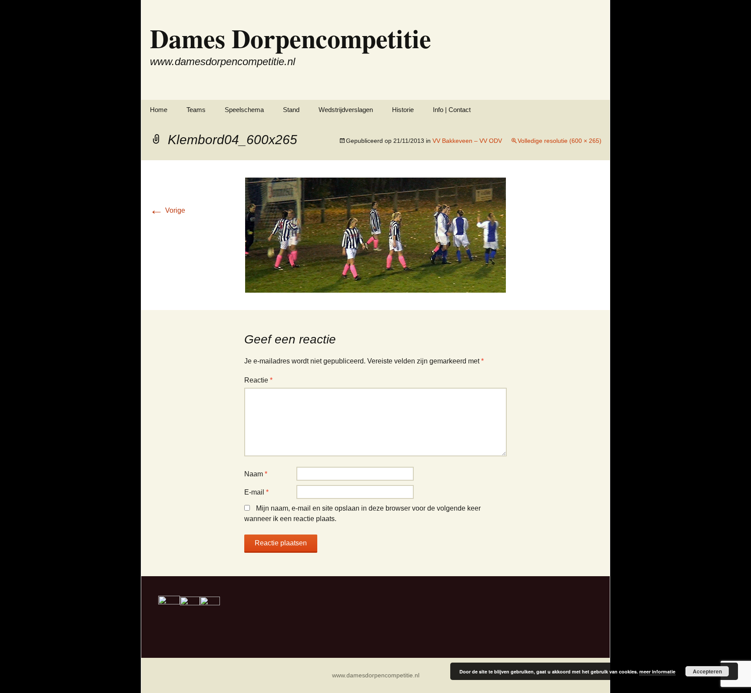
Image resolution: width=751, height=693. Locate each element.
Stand (291, 109)
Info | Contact (452, 109)
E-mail (256, 492)
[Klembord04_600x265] (375, 234)
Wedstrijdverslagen (346, 109)
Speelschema (244, 109)
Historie (403, 109)
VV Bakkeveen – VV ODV (467, 140)
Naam (255, 474)
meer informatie (657, 671)
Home (158, 109)
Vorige (167, 210)
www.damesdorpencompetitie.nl (375, 675)
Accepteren (707, 671)
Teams (196, 109)
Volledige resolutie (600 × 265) (559, 140)
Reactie (258, 380)
